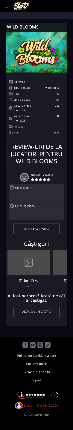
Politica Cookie (36, 364)
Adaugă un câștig (36, 312)
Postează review (36, 229)
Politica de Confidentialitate (36, 356)
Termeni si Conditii (36, 372)
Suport (36, 380)
